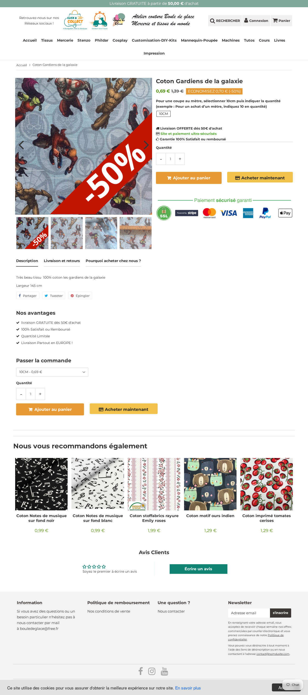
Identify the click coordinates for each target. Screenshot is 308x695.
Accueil (30, 40)
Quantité (164, 147)
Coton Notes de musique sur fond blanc (98, 518)
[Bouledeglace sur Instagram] (152, 673)
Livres (279, 40)
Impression (154, 53)
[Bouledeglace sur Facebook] (141, 673)
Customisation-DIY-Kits (154, 40)
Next (146, 144)
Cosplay (120, 40)
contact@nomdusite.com (273, 654)
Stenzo (83, 40)
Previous (21, 144)
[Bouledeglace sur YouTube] (164, 673)
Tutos (249, 40)
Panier (284, 21)
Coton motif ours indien (210, 515)
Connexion (258, 21)
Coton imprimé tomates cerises (266, 518)
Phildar (101, 40)
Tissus (47, 40)
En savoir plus (188, 688)
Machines (231, 40)
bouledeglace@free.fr (39, 628)
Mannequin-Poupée (199, 40)
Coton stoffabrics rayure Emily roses (154, 518)
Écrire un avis (198, 569)
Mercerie (65, 40)
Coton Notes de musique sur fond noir (41, 518)
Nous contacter (171, 611)
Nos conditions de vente (108, 611)
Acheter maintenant (263, 177)
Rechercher (228, 21)
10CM (163, 114)
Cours (264, 40)
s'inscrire (280, 613)
